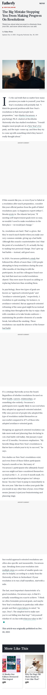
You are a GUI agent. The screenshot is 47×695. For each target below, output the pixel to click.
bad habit (6, 328)
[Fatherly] (8, 3)
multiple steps (8, 570)
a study (32, 258)
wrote (11, 214)
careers (16, 399)
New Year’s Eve (34, 126)
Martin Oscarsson (27, 115)
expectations (23, 608)
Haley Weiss (8, 32)
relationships (27, 399)
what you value (29, 618)
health (9, 399)
